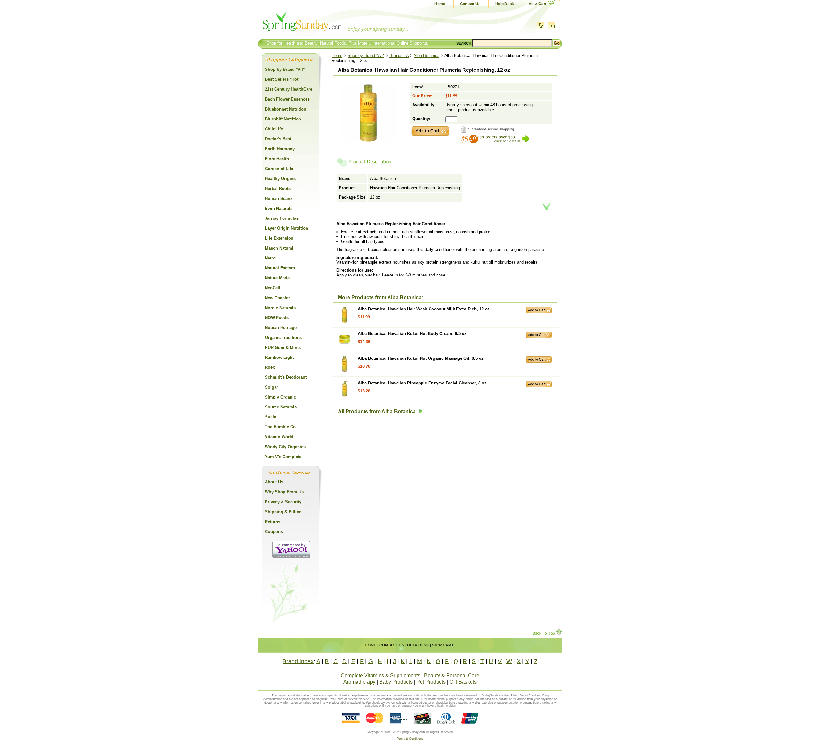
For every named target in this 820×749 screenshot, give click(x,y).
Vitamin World (279, 436)
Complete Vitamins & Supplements (380, 675)
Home (439, 4)
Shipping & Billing (283, 511)
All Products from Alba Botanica (377, 411)
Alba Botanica (426, 55)
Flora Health (277, 158)
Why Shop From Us (284, 492)
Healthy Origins (280, 178)
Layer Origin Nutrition (286, 228)
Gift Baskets (463, 682)
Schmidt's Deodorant (286, 377)
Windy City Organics (285, 446)
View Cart (537, 4)
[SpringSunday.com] (322, 24)
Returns (272, 521)
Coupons (274, 531)
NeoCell (272, 287)
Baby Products (396, 682)
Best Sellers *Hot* (282, 79)
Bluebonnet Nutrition (285, 109)
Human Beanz (278, 198)
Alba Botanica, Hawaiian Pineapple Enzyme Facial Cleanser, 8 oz (422, 383)
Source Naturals (281, 407)
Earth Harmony (280, 148)
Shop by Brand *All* (366, 55)
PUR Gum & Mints (283, 347)
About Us (274, 482)
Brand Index (298, 661)
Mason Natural (279, 248)
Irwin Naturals (278, 208)
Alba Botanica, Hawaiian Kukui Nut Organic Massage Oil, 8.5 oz (421, 358)
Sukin (270, 417)
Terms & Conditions (410, 738)
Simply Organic (280, 397)
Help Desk (504, 4)
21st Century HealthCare (288, 89)
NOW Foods (277, 317)
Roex (270, 367)
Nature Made (277, 278)
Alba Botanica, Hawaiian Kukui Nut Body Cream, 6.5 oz (412, 333)
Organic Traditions (283, 337)
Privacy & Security (283, 501)
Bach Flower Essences (287, 99)
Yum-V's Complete (283, 456)
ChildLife (274, 129)
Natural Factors (280, 268)
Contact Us (470, 4)
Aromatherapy (359, 682)
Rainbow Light (279, 357)
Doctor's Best (278, 138)
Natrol (271, 258)
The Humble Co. (281, 426)
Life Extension (279, 238)
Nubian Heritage (281, 327)
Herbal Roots (278, 188)
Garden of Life (279, 168)
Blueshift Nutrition (283, 119)
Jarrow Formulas (282, 218)
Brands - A (399, 55)
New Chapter (277, 297)
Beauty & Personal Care (451, 675)
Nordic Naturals (280, 307)
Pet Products (431, 682)
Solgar (271, 387)
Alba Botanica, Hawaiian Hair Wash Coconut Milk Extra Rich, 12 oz (424, 309)
